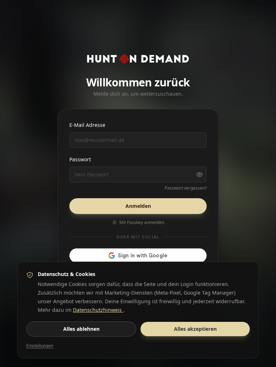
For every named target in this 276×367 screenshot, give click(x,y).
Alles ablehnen (81, 328)
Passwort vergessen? (186, 188)
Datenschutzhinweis (98, 309)
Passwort (80, 159)
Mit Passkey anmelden (141, 222)
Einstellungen (39, 346)
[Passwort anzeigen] (199, 174)
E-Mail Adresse (87, 124)
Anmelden (138, 205)
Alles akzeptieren (195, 328)
